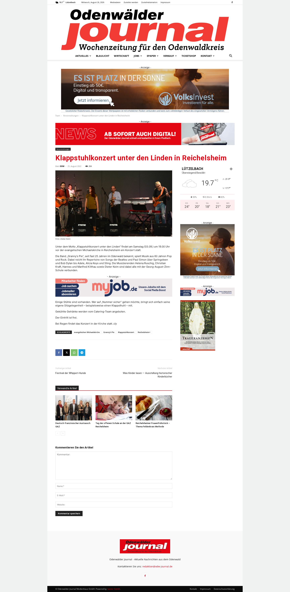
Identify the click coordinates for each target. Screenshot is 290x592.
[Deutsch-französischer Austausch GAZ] (73, 407)
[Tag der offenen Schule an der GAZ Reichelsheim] (113, 407)
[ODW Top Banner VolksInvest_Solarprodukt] (145, 90)
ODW (62, 166)
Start (57, 115)
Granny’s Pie (108, 332)
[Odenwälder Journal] (145, 28)
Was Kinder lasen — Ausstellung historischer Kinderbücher (147, 375)
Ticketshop (189, 55)
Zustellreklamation (149, 2)
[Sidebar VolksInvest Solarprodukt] (207, 277)
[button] (231, 56)
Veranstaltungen (71, 115)
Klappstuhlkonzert (126, 332)
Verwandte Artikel (67, 388)
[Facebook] (232, 2)
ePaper (151, 55)
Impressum (165, 2)
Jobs (136, 55)
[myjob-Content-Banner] (113, 288)
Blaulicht (102, 55)
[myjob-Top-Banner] (145, 134)
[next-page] (63, 433)
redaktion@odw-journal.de (157, 566)
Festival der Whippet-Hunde (70, 373)
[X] (66, 352)
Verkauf (168, 55)
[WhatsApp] (74, 352)
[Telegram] (82, 352)
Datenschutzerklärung (224, 588)
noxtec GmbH (113, 588)
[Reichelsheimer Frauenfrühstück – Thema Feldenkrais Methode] (154, 407)
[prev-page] (57, 433)
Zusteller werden (131, 2)
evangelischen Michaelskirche (87, 332)
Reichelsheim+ (144, 332)
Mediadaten (115, 2)
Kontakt (206, 55)
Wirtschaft (121, 55)
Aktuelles (81, 55)
